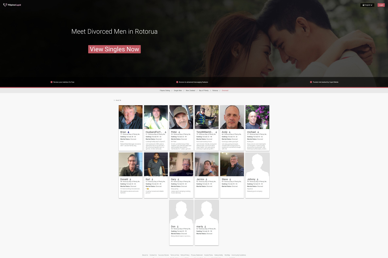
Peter (174, 132)
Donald (124, 179)
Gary (173, 179)
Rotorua (215, 90)
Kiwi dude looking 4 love (204, 141)
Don (173, 226)
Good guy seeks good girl (230, 141)
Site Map (227, 255)
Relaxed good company (254, 191)
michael (251, 132)
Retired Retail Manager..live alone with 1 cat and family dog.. (130, 144)
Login (381, 5)
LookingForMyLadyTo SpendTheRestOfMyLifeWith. (156, 141)
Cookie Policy (208, 255)
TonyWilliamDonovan (205, 132)
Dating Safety (219, 255)
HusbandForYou (154, 132)
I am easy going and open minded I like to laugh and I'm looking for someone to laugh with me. (231, 146)
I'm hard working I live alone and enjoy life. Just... (130, 189)
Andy (224, 132)
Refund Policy (185, 255)
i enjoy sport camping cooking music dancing (180, 192)
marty (199, 226)
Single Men (178, 90)
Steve (225, 179)
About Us (145, 255)
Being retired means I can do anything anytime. (181, 236)
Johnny (251, 179)
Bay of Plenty (204, 90)
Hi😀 (147, 189)
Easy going (174, 189)
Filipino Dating (165, 90)
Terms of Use (174, 255)
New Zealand (190, 90)
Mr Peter (173, 141)
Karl (148, 179)
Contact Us (153, 255)
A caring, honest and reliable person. (154, 192)
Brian (123, 132)
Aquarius (250, 189)
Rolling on (250, 141)
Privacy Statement (197, 255)
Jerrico (200, 179)
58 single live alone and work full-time (129, 192)
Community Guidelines (239, 255)
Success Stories (163, 255)
